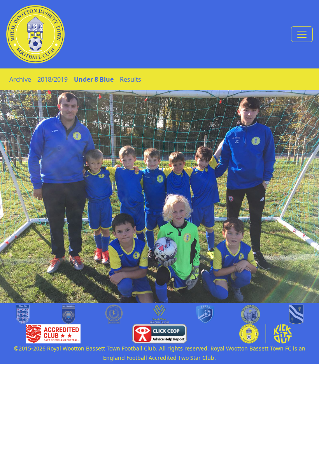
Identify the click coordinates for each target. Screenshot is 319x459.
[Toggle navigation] (302, 34)
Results (130, 79)
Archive (20, 79)
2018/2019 (52, 79)
